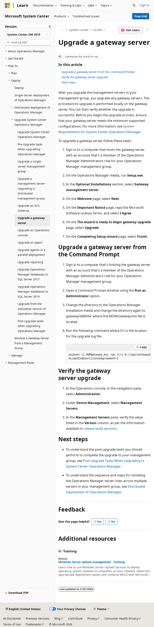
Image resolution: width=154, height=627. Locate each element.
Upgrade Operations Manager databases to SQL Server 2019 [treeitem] (33, 291)
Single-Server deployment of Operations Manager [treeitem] (31, 97)
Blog (57, 618)
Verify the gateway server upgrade (85, 77)
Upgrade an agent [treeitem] (30, 242)
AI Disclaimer (12, 618)
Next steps (69, 82)
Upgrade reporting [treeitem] (30, 262)
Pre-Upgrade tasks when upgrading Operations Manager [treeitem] (32, 149)
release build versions (100, 428)
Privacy (92, 618)
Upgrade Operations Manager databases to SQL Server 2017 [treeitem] (33, 274)
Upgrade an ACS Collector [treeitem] (29, 208)
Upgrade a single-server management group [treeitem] (31, 166)
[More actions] (147, 30)
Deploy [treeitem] (19, 88)
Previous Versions (38, 618)
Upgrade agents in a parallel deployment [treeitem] (31, 252)
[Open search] (134, 5)
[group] (108, 356)
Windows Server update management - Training (91, 562)
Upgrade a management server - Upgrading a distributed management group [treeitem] (32, 188)
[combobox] (27, 34)
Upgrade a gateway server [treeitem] (31, 220)
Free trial (141, 16)
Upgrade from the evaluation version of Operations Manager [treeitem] (32, 309)
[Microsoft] (7, 5)
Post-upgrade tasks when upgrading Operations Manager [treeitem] (32, 326)
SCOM (97, 30)
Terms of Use (12, 624)
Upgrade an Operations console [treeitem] (34, 232)
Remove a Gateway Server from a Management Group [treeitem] (31, 343)
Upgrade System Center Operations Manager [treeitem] (34, 134)
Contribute (75, 618)
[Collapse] (49, 26)
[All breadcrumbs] (61, 30)
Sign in (144, 5)
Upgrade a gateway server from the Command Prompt (98, 72)
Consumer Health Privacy (121, 618)
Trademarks (33, 624)
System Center (79, 30)
